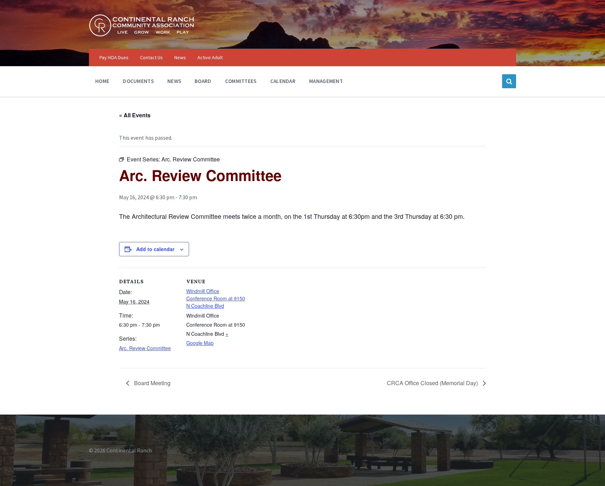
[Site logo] (141, 34)
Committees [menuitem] (241, 81)
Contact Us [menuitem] (151, 57)
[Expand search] (509, 81)
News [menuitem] (180, 57)
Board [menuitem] (203, 81)
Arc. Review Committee (145, 348)
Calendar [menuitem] (282, 81)
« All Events (135, 115)
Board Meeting (152, 383)
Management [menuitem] (326, 81)
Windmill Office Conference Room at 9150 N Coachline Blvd (215, 298)
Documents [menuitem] (138, 81)
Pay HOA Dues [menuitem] (113, 57)
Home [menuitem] (102, 81)
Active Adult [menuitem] (210, 57)
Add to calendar (155, 248)
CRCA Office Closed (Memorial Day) (433, 383)
